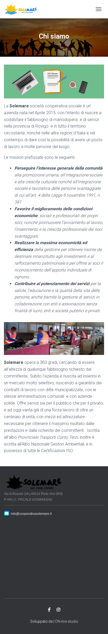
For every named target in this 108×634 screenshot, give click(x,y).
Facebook (49, 610)
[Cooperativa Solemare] (22, 9)
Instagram (58, 610)
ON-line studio (66, 621)
